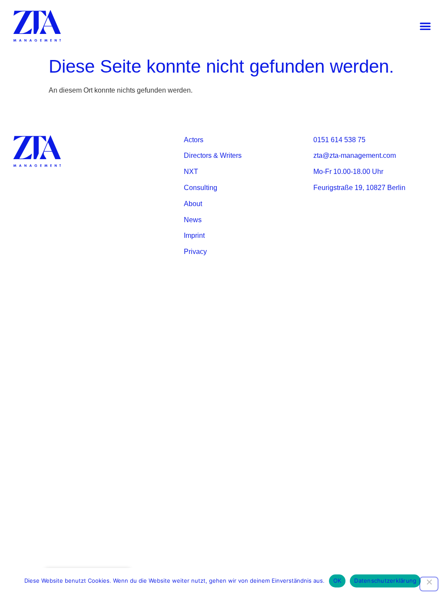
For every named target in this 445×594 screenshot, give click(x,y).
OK (337, 580)
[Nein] (428, 584)
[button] (425, 26)
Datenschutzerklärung (385, 580)
